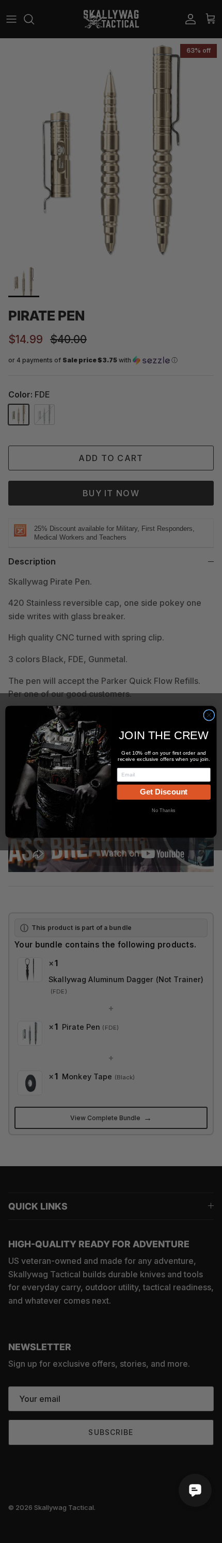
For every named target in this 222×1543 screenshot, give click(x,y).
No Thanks (164, 810)
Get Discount (163, 791)
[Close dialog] (209, 715)
